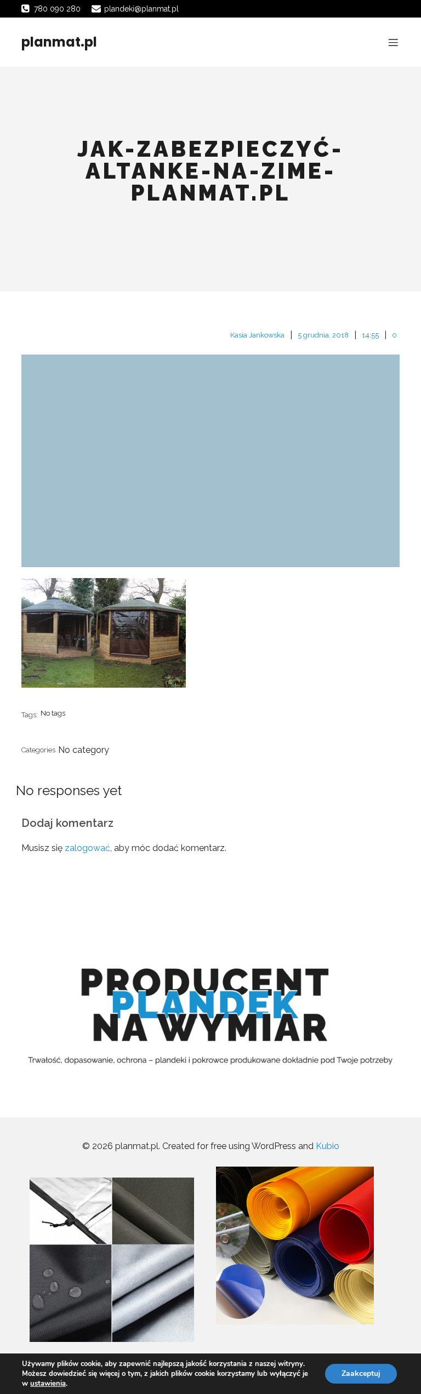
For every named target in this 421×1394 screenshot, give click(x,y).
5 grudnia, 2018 (323, 335)
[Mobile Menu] (393, 42)
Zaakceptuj (361, 1373)
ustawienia (48, 1384)
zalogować (87, 848)
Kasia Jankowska (257, 335)
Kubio (327, 1146)
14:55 (370, 335)
